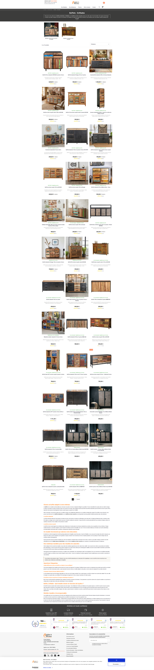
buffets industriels (59, 514)
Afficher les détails (47, 667)
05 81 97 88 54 (54, 1)
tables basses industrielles (58, 541)
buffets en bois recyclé (71, 514)
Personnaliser (116, 664)
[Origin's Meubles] (75, 3)
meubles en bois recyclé (76, 541)
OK (116, 660)
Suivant (78, 499)
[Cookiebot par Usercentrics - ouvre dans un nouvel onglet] (35, 668)
